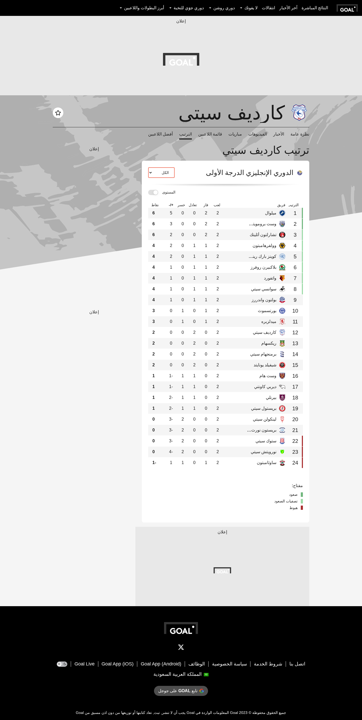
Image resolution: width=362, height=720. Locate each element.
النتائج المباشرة (315, 8)
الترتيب (185, 134)
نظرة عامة (299, 134)
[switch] (153, 192)
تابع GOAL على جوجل (177, 690)
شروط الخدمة (268, 664)
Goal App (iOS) (117, 664)
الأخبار (278, 134)
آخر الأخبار (288, 8)
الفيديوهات (257, 134)
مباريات (235, 134)
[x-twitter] (181, 648)
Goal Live (84, 664)
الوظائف (196, 664)
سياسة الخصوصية (229, 664)
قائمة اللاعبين (210, 134)
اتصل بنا (297, 664)
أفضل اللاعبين (160, 134)
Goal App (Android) (161, 664)
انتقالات (268, 8)
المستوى (168, 192)
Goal (234, 712)
